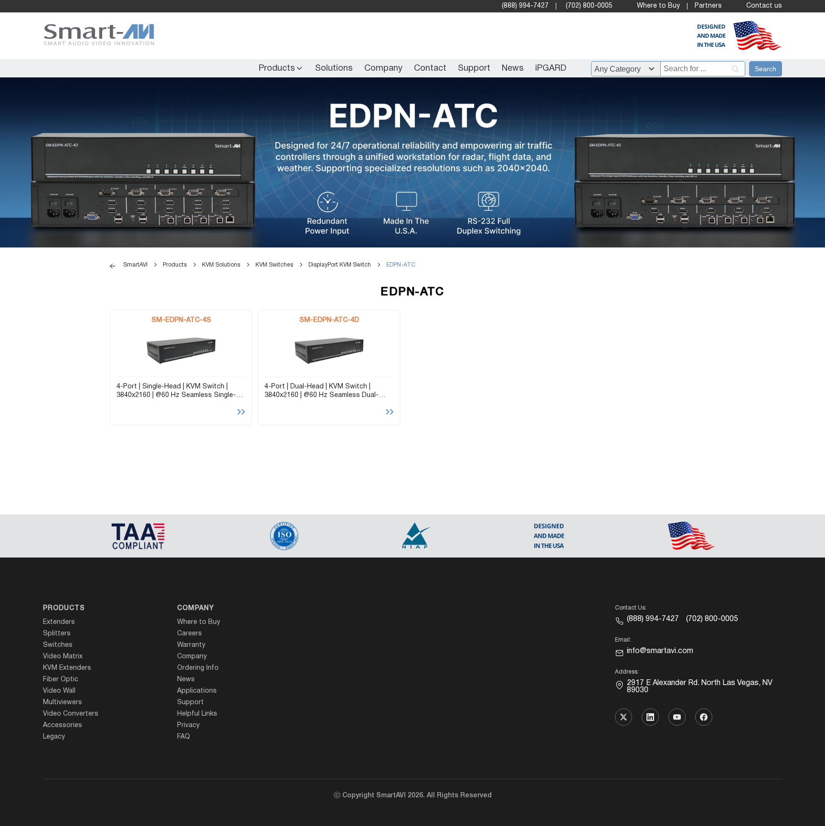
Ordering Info (198, 668)
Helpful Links (197, 714)
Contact (430, 68)
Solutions (334, 68)
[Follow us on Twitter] (623, 717)
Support (474, 68)
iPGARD (550, 68)
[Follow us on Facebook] (703, 717)
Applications (197, 691)
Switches (58, 645)
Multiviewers (62, 702)
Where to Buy (658, 6)
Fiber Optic (60, 679)
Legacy (54, 737)
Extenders (59, 622)
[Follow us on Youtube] (677, 717)
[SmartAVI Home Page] (96, 36)
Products (277, 68)
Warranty (191, 645)
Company (383, 68)
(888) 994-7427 (525, 6)
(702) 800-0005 (589, 6)
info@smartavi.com (660, 651)
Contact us (764, 6)
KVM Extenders (67, 668)
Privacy (188, 725)
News (513, 68)
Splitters (57, 634)
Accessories (62, 725)
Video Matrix (63, 657)
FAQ (183, 737)
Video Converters (70, 714)
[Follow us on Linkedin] (650, 717)
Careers (189, 634)
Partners (708, 6)
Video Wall (59, 691)
